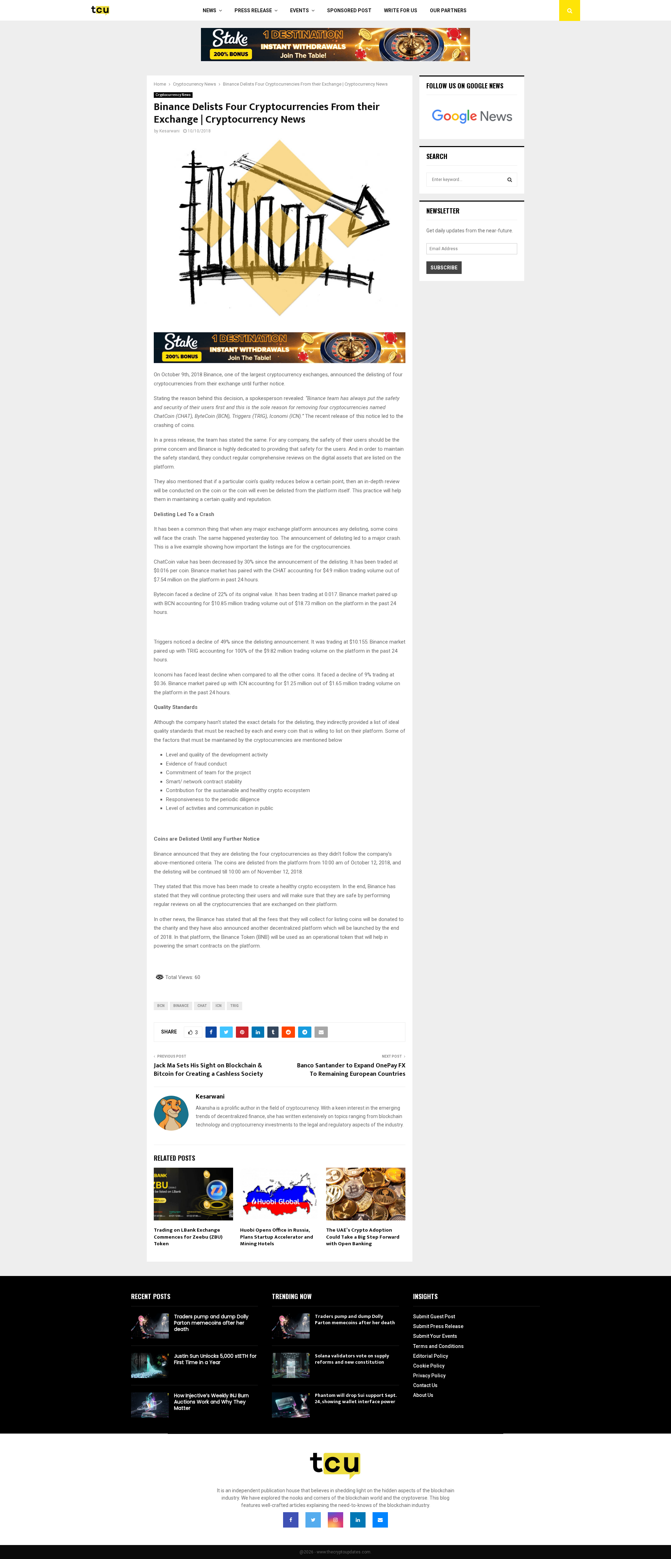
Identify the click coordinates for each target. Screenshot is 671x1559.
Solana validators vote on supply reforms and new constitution (352, 1359)
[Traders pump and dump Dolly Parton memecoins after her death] (150, 1326)
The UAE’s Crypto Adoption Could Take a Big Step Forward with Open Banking (362, 1237)
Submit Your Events (435, 1336)
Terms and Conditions (438, 1346)
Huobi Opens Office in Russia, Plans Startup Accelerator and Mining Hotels (276, 1237)
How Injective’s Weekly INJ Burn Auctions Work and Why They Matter (211, 1402)
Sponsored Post (349, 10)
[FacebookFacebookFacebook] (290, 1520)
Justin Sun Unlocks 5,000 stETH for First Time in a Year (215, 1359)
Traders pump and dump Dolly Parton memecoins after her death (211, 1323)
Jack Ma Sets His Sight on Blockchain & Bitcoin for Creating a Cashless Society (208, 1069)
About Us (423, 1395)
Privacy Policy (429, 1375)
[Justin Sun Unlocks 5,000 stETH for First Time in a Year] (150, 1365)
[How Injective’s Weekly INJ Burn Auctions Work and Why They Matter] (150, 1404)
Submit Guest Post (434, 1316)
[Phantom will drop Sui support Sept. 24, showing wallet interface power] (291, 1404)
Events (299, 10)
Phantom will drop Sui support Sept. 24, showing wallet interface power (355, 1398)
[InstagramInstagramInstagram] (335, 1520)
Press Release (253, 10)
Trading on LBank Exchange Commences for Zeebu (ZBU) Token (188, 1237)
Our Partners (448, 10)
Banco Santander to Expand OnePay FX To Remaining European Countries (351, 1069)
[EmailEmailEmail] (380, 1520)
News (209, 10)
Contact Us (425, 1385)
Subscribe (444, 267)
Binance (181, 1006)
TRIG (234, 1006)
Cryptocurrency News (173, 95)
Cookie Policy (429, 1366)
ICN (219, 1006)
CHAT (202, 1006)
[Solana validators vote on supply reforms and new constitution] (291, 1365)
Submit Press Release (438, 1326)
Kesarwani (169, 131)
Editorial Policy (430, 1356)
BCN (161, 1006)
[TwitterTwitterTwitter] (313, 1520)
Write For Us (400, 10)
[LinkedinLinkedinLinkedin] (358, 1520)
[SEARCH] (509, 180)
